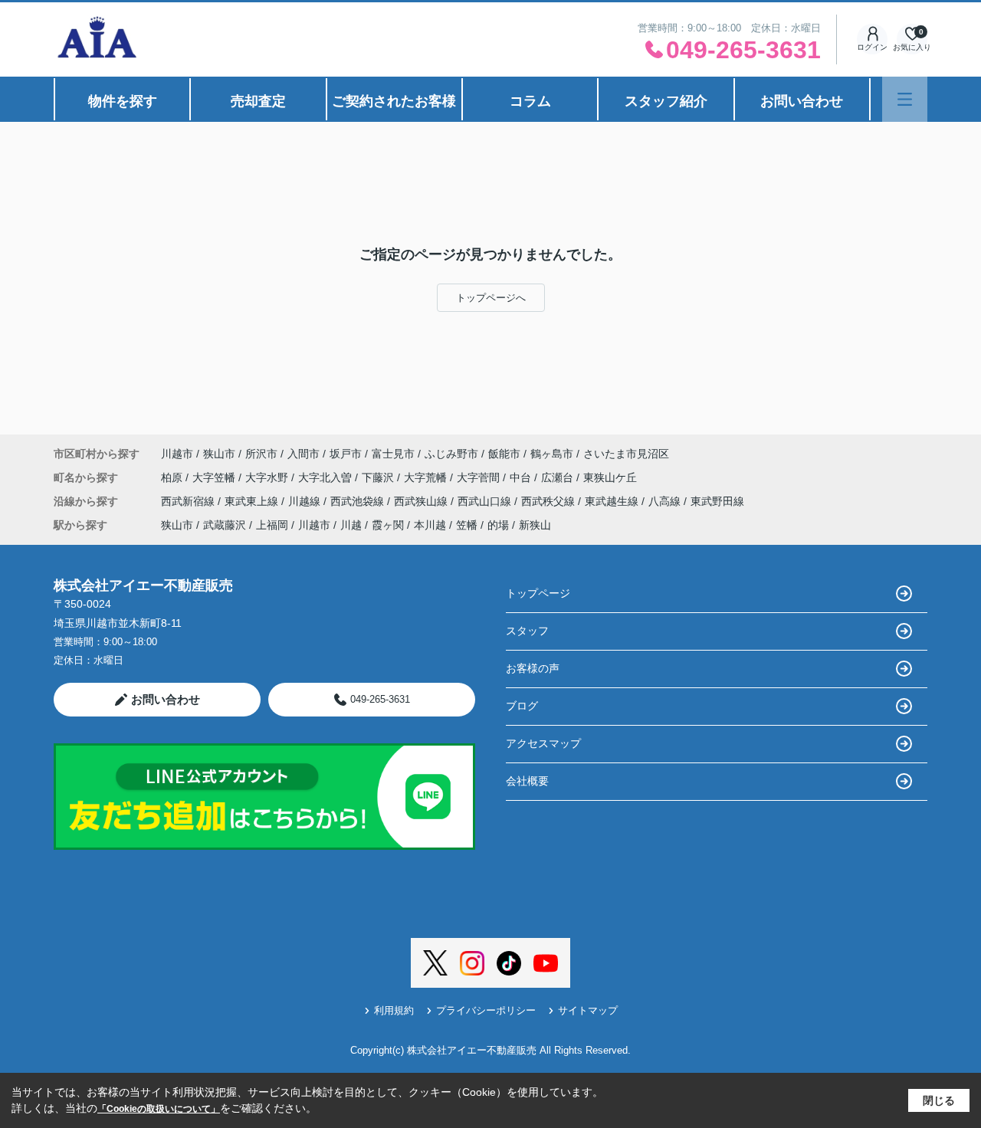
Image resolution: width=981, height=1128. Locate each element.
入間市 (303, 454)
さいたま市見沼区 (626, 454)
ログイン (872, 47)
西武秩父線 (549, 501)
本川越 (430, 525)
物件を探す (122, 101)
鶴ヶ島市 (551, 454)
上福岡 (272, 525)
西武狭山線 (422, 501)
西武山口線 (486, 501)
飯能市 (504, 454)
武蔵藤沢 (224, 525)
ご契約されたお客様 (394, 101)
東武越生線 (613, 501)
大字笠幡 (215, 477)
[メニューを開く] (905, 99)
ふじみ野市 (451, 454)
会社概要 (527, 781)
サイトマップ (588, 1010)
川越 (351, 525)
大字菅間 (480, 477)
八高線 (666, 501)
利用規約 (394, 1010)
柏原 (173, 477)
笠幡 (466, 525)
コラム (530, 101)
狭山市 (219, 454)
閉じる (939, 1100)
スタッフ (527, 631)
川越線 (305, 501)
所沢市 (261, 454)
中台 (522, 477)
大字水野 (268, 477)
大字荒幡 (427, 477)
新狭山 (535, 525)
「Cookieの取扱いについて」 (158, 1108)
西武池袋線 (358, 501)
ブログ (522, 706)
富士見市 (393, 454)
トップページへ (491, 297)
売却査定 (258, 101)
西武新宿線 (189, 501)
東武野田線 (717, 501)
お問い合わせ (801, 101)
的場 (498, 525)
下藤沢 (379, 477)
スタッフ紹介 (666, 101)
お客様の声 (532, 668)
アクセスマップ (543, 743)
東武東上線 (253, 501)
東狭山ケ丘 (610, 477)
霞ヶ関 (388, 525)
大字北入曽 (326, 477)
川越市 (177, 454)
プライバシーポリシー (486, 1010)
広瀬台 (558, 477)
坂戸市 (346, 454)
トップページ (538, 593)
